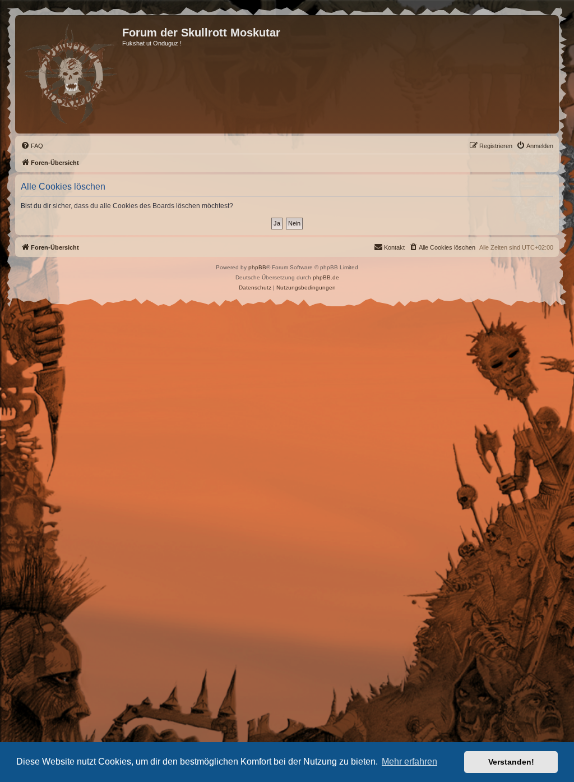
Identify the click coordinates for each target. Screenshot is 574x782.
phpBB (257, 267)
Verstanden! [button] (511, 761)
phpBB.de (326, 277)
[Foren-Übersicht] (70, 74)
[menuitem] (32, 146)
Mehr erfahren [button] (409, 761)
